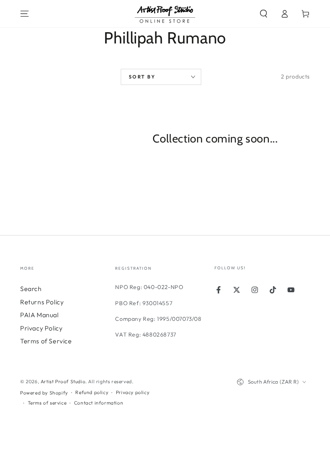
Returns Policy (42, 302)
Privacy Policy (41, 328)
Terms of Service (46, 341)
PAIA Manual (39, 315)
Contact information (98, 403)
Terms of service (47, 403)
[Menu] (24, 14)
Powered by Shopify (44, 393)
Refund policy (91, 392)
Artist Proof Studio (63, 381)
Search (31, 289)
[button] (263, 14)
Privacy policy (132, 392)
